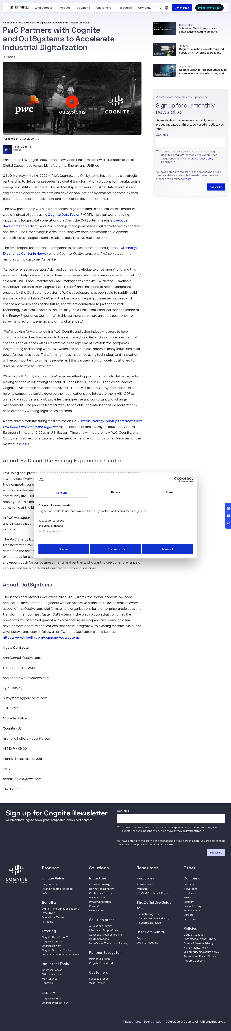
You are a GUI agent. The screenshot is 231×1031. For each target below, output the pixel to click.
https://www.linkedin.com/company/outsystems (41, 637)
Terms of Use (152, 1022)
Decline (63, 549)
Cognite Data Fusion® (65, 214)
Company (144, 8)
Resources (125, 8)
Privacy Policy (132, 1022)
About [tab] (170, 492)
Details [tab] (115, 492)
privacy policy (205, 158)
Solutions (83, 8)
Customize (113, 549)
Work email (162, 135)
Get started (182, 8)
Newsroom (9, 22)
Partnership (9, 56)
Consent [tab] (61, 492)
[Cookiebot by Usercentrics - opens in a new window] (177, 479)
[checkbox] (157, 151)
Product (64, 8)
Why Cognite (44, 8)
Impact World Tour (209, 7)
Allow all (167, 549)
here (26, 444)
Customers (103, 8)
